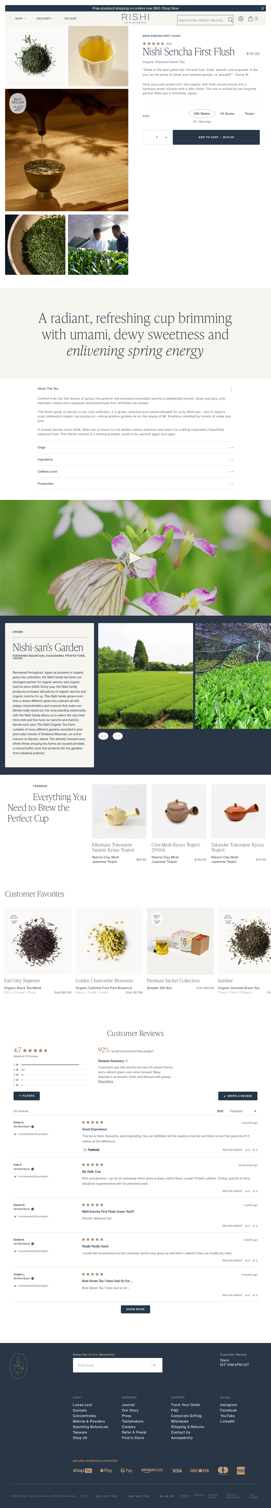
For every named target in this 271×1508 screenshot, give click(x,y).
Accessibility (182, 1437)
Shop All (80, 1437)
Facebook (228, 1410)
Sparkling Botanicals (90, 1426)
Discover (43, 18)
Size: (146, 116)
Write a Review (242, 1097)
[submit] (153, 1365)
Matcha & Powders (89, 1421)
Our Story (130, 1410)
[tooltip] (126, 1061)
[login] (241, 18)
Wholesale (180, 1421)
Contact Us (180, 1432)
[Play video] (135, 558)
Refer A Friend (134, 1432)
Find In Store (133, 1437)
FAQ (174, 1410)
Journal (128, 1404)
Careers (128, 1426)
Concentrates (84, 1415)
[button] (103, 736)
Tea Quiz (70, 18)
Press (126, 1415)
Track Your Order (185, 1404)
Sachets (80, 1410)
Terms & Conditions (233, 1496)
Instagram (228, 1404)
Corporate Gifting (186, 1415)
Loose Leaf (82, 1404)
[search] (230, 20)
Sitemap (199, 1495)
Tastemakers (133, 1421)
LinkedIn (227, 1421)
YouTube (227, 1415)
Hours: (225, 1360)
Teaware (80, 1432)
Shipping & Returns (187, 1426)
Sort (220, 1111)
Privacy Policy (212, 1496)
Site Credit (254, 1496)
